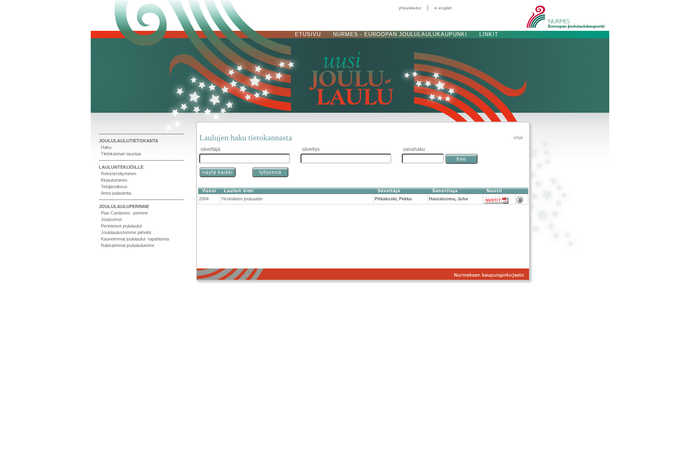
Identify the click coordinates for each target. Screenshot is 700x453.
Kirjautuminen (114, 180)
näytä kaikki (217, 172)
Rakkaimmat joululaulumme (127, 245)
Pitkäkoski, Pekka (393, 198)
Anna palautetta (116, 193)
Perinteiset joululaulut (121, 225)
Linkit (488, 34)
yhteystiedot (410, 8)
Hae (461, 159)
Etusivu (308, 34)
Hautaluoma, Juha (448, 198)
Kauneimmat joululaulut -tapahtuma (135, 238)
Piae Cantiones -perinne (124, 212)
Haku (106, 147)
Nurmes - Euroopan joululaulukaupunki (400, 34)
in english (443, 8)
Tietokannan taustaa (121, 153)
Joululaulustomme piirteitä (126, 232)
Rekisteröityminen (118, 173)
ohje (518, 137)
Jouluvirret (111, 219)
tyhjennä (270, 172)
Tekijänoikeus (114, 186)
